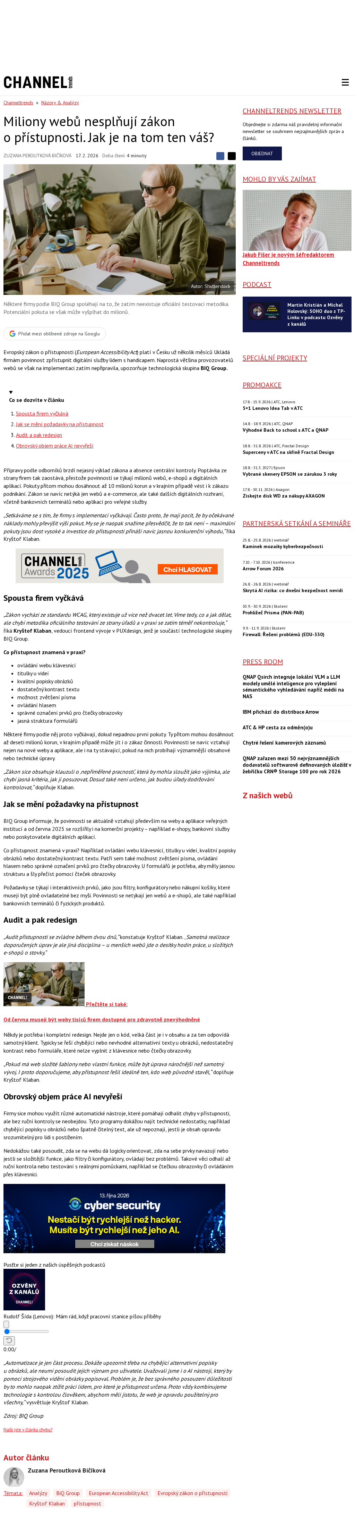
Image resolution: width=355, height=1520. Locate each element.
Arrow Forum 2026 (263, 568)
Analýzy (38, 1493)
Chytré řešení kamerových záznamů (284, 743)
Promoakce (262, 384)
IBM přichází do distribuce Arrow (281, 712)
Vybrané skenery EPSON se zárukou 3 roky (290, 474)
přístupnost (87, 1503)
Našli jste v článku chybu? (27, 1430)
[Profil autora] (13, 1477)
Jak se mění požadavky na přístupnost (60, 424)
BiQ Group (68, 1493)
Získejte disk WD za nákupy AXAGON (284, 495)
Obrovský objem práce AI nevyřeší (55, 445)
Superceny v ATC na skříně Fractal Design (288, 452)
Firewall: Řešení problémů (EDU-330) (283, 634)
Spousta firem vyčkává (42, 413)
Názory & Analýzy (60, 102)
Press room (263, 661)
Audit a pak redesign (39, 434)
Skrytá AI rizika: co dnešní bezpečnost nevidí (293, 590)
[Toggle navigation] (345, 82)
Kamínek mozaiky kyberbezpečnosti (283, 546)
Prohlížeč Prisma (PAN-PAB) (273, 612)
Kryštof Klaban (47, 1503)
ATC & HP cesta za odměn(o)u (278, 727)
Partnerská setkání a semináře (297, 523)
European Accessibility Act (118, 1493)
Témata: (13, 1493)
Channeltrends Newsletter (292, 110)
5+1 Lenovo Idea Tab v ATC (273, 408)
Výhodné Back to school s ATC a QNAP (285, 430)
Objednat (262, 153)
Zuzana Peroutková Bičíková (37, 155)
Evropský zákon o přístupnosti (192, 1493)
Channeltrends (18, 102)
